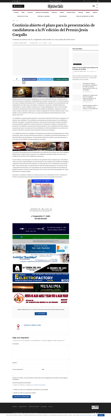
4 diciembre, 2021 (92, 71)
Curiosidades (63, 16)
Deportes (54, 12)
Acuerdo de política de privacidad (21, 382)
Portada (16, 12)
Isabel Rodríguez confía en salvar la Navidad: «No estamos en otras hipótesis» (90, 107)
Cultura (62, 12)
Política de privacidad (39, 385)
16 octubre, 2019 (34, 42)
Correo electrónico (18, 369)
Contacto (14, 406)
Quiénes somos (22, 406)
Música (88, 12)
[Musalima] (40, 287)
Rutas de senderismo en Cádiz (85, 16)
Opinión (95, 12)
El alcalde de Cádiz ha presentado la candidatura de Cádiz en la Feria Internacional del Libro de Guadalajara (90, 86)
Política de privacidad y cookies (88, 415)
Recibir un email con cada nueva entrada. (25, 392)
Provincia (30, 12)
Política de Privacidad (34, 406)
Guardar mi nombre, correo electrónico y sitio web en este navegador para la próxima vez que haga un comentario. (40, 378)
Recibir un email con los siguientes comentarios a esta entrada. (31, 389)
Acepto (101, 415)
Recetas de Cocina (22, 16)
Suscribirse (41, 313)
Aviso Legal (43, 406)
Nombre (15, 362)
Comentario (15, 343)
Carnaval (80, 12)
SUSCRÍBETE (19, 6)
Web (43, 369)
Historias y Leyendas (44, 16)
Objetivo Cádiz (55, 6)
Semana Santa (71, 12)
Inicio (13, 20)
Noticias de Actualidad (42, 12)
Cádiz (23, 12)
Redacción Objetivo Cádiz (20, 42)
